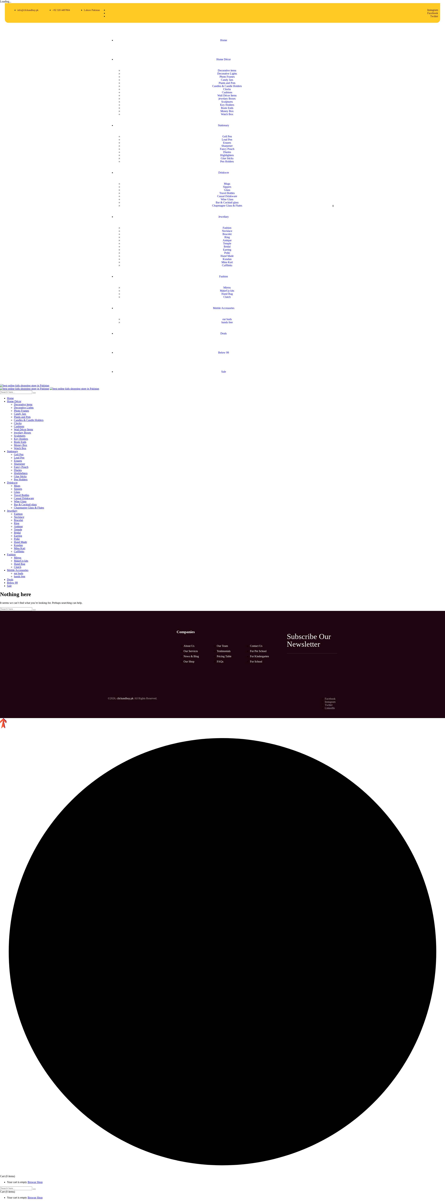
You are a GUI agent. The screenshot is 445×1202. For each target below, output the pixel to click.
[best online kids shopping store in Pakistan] (24, 385)
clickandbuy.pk (125, 698)
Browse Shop (35, 1182)
